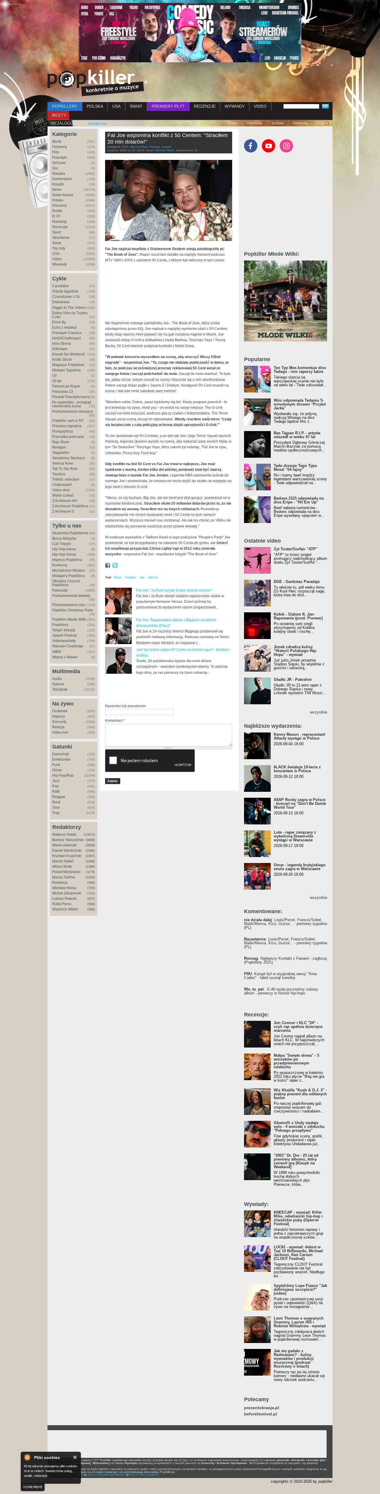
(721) (91, 893)
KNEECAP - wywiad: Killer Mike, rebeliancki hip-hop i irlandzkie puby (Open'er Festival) (298, 1218)
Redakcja (60, 882)
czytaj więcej (32, 1486)
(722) (91, 888)
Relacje (58, 727)
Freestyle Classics (67, 333)
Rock (56, 802)
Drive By (59, 322)
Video (57, 259)
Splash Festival (64, 635)
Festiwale (60, 711)
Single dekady (63, 630)
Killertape (60, 349)
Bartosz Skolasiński (68, 840)
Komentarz (115, 721)
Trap (56, 813)
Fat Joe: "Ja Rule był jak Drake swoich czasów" (174, 590)
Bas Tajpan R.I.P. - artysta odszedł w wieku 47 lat (297, 435)
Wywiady (59, 264)
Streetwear (61, 238)
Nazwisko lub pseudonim (125, 706)
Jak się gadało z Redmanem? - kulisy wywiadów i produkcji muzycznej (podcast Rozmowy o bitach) (294, 1359)
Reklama (300, 123)
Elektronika (61, 759)
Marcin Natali (63, 861)
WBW (56, 652)
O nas (233, 123)
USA (116, 106)
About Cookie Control (27, 1457)
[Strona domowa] (96, 82)
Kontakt (278, 123)
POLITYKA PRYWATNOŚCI (106, 1474)
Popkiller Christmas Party (72, 610)
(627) (91, 898)
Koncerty (59, 722)
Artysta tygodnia (65, 291)
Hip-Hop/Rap (63, 775)
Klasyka (58, 173)
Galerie (58, 684)
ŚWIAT (136, 106)
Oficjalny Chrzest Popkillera (66, 583)
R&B (56, 791)
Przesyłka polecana (68, 437)
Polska (57, 200)
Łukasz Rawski (64, 899)
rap (142, 577)
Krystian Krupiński (66, 856)
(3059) (90, 845)
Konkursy (59, 565)
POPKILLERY (64, 106)
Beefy (56, 141)
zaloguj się (97, 123)
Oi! (54, 376)
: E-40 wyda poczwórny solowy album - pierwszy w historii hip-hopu (281, 991)
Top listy (58, 248)
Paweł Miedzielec (66, 872)
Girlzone (59, 163)
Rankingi (59, 222)
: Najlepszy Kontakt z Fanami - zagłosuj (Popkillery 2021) (285, 960)
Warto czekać (63, 495)
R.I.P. (56, 216)
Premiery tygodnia (67, 426)
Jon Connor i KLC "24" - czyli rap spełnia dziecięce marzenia (298, 1027)
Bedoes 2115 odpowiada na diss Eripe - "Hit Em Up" (299, 500)
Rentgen (59, 447)
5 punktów (60, 286)
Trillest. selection (65, 479)
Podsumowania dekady (71, 596)
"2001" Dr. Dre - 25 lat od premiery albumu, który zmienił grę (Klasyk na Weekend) (296, 1161)
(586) (91, 909)
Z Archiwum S (63, 511)
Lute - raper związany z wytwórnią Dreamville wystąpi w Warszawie (295, 836)
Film (55, 152)
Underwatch (62, 485)
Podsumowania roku (69, 605)
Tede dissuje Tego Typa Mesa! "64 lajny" (295, 467)
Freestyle (59, 157)
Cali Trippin (61, 544)
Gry (55, 168)
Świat (56, 243)
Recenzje (60, 227)
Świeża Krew (62, 463)
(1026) (90, 877)
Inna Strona (61, 343)
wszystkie (318, 712)
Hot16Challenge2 (66, 338)
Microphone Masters (68, 570)
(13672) (89, 834)
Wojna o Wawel (64, 657)
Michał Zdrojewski (66, 893)
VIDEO (260, 106)
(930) (91, 882)
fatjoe (117, 577)
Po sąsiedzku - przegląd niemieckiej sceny (71, 404)
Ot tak (56, 381)
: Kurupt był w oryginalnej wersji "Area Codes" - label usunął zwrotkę (280, 976)
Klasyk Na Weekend (68, 354)
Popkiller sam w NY (68, 421)
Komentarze (62, 179)
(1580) (90, 861)
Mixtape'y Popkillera (68, 576)
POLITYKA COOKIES (144, 1474)
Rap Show (60, 442)
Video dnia (61, 490)
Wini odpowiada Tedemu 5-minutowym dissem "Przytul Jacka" (300, 404)
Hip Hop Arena (64, 549)
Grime (57, 770)
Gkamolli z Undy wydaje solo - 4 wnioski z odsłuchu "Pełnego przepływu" (299, 1126)
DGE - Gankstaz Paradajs (297, 581)
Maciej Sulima (63, 877)
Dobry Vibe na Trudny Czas (70, 315)
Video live (60, 732)
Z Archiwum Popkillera (70, 506)
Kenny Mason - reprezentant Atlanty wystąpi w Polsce (299, 736)
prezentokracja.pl (261, 1408)
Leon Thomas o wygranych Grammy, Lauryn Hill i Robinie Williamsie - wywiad (300, 1322)
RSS (320, 123)
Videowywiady (64, 641)
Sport (56, 232)
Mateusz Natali (64, 834)
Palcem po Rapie (66, 386)
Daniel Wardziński (67, 850)
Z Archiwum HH (64, 501)
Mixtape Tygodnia (66, 370)
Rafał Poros (61, 904)
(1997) (90, 856)
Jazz (56, 781)
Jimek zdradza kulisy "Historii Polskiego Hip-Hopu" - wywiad (295, 651)
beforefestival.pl (260, 1414)
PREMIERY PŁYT (168, 106)
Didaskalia (60, 302)
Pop (55, 786)
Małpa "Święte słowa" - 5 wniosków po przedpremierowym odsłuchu (296, 1061)
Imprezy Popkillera (67, 560)
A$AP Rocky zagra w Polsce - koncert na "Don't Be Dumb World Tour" (300, 803)
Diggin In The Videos (69, 308)
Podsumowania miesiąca (72, 411)
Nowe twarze (62, 195)
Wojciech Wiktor (65, 909)
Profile (57, 211)
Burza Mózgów (64, 538)
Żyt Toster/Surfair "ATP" (296, 549)
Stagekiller (60, 453)
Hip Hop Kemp (64, 554)
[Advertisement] (174, 689)
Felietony (59, 147)
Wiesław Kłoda (64, 888)
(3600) (90, 840)
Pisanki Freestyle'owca (70, 397)
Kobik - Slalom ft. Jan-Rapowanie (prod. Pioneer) (298, 616)
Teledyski (59, 689)
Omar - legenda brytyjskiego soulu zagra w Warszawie (300, 867)
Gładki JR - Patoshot (292, 679)
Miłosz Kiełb (62, 866)
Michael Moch (165, 150)
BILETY (59, 115)
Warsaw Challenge (67, 646)
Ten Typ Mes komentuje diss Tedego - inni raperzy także (300, 369)
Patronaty (254, 123)
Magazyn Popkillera (68, 365)
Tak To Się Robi (64, 469)
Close (75, 1457)
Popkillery (60, 625)
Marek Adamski (64, 845)
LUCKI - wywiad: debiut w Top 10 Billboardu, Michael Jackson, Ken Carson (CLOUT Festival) (298, 1253)
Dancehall (60, 754)
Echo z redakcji (64, 327)
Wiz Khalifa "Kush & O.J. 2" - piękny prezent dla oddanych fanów (300, 1094)
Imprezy (58, 716)
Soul (56, 807)
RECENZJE (205, 106)
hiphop (153, 577)
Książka (130, 577)
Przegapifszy (62, 431)
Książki (58, 184)
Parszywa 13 (62, 392)
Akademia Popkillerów (70, 533)
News (56, 189)
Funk (56, 765)
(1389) (90, 866)
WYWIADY (235, 106)
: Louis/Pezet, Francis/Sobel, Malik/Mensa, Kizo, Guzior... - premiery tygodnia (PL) (285, 924)
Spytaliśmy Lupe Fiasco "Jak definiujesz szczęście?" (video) (300, 1289)
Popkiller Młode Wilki (69, 619)
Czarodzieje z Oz (66, 297)
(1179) (90, 872)
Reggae (58, 797)
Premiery (59, 206)
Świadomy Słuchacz (68, 458)
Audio (57, 679)
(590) (91, 904)
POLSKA (95, 106)
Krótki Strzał (62, 359)
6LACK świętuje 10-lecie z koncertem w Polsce (297, 769)
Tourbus (58, 474)
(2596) (90, 850)
